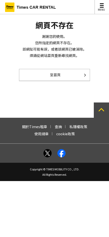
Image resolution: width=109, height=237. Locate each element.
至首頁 (55, 74)
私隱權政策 (78, 126)
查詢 (58, 126)
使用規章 (41, 133)
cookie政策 (65, 133)
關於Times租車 (34, 126)
